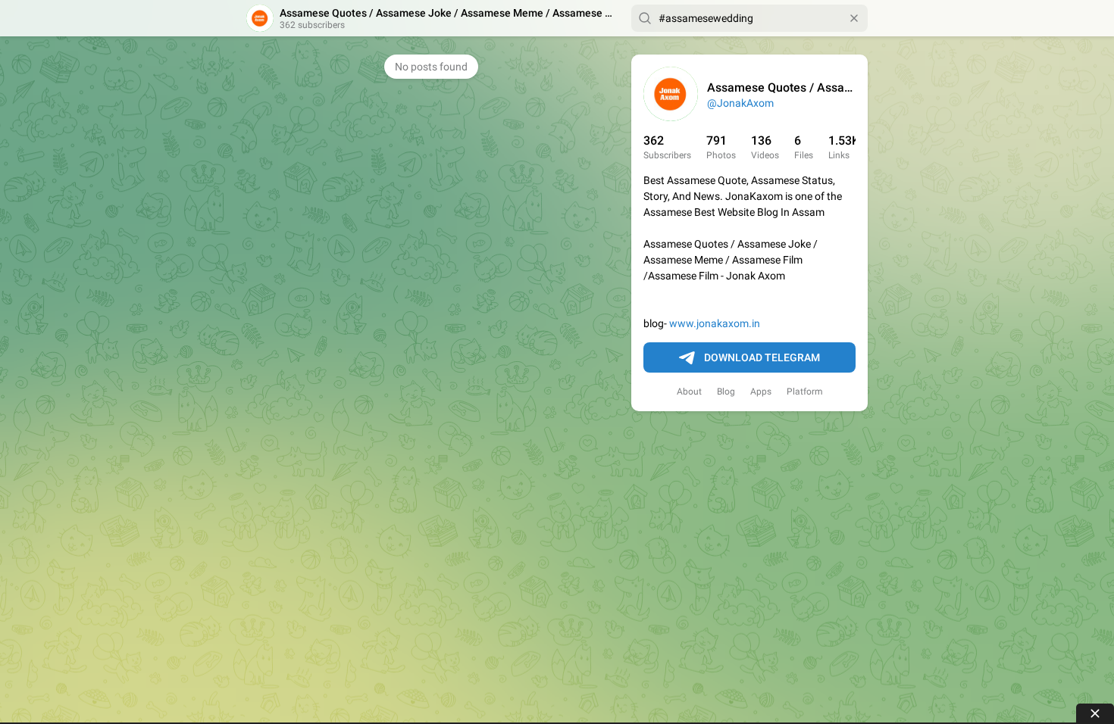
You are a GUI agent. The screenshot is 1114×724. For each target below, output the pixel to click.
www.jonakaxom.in (714, 323)
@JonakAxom (740, 103)
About (689, 391)
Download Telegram (762, 357)
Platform (805, 391)
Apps (760, 391)
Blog (726, 391)
